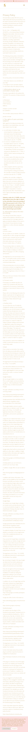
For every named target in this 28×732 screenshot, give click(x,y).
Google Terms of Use (16, 585)
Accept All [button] (14, 728)
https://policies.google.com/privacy (11, 605)
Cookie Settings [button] (6, 728)
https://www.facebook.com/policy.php (12, 714)
